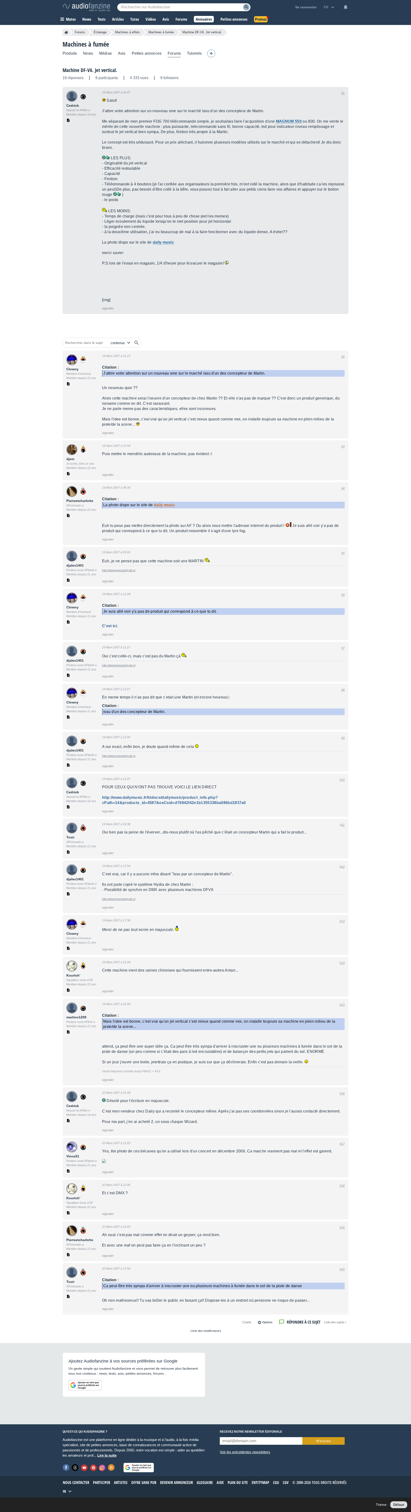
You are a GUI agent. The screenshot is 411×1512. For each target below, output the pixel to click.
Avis (122, 53)
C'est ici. (110, 626)
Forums (80, 32)
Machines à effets (127, 32)
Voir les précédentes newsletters (245, 1452)
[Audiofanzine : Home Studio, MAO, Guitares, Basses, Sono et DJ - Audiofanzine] (86, 7)
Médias (105, 53)
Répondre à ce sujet (303, 1322)
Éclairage (100, 32)
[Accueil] (66, 32)
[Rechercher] (136, 342)
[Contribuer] (211, 53)
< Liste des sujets (335, 1322)
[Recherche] (246, 7)
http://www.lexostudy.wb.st (118, 570)
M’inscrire (323, 1441)
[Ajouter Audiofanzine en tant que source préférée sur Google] (85, 1385)
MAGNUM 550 (289, 121)
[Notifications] (345, 7)
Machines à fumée (161, 32)
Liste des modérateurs (206, 1331)
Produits (70, 53)
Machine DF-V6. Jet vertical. (90, 70)
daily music (163, 242)
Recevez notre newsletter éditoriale (251, 1431)
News (88, 53)
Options (267, 1322)
